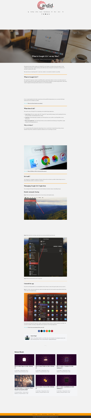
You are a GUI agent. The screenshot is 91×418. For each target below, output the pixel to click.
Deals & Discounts (47, 11)
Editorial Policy (44, 414)
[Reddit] (47, 331)
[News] (49, 14)
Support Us (57, 414)
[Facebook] (42, 14)
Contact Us (39, 414)
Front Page (32, 11)
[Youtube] (45, 14)
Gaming (21, 370)
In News (36, 11)
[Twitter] (43, 14)
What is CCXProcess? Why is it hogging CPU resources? (37, 171)
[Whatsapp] (49, 331)
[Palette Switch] (28, 11)
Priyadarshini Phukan (19, 392)
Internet (24, 370)
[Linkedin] (47, 14)
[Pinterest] (52, 331)
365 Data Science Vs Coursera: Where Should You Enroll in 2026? (24, 388)
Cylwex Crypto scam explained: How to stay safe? (36, 327)
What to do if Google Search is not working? (35, 103)
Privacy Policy (51, 414)
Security (41, 11)
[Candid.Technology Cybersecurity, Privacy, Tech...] (45, 5)
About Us (34, 414)
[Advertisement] (45, 22)
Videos (27, 370)
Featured (24, 392)
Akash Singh (37, 59)
